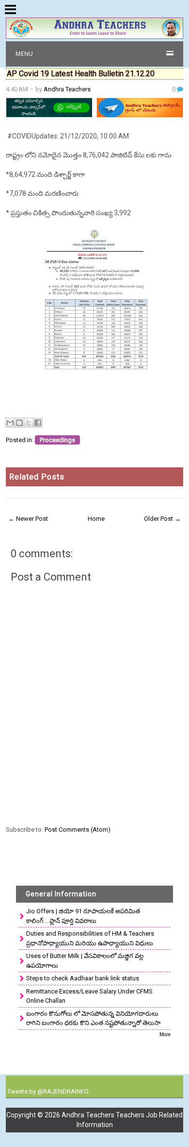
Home (96, 518)
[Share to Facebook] (38, 423)
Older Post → (162, 518)
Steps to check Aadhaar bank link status (82, 978)
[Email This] (10, 423)
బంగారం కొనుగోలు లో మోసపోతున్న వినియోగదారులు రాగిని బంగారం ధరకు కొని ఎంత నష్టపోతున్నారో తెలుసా (93, 1018)
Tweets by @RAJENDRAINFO (48, 1091)
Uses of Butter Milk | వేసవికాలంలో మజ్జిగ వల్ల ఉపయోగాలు (84, 960)
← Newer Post (28, 518)
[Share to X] (28, 423)
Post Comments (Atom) (77, 829)
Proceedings (57, 440)
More (165, 1034)
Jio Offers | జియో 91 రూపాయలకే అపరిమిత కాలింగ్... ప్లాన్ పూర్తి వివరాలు (83, 915)
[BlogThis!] (19, 423)
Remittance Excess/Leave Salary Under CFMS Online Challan (89, 996)
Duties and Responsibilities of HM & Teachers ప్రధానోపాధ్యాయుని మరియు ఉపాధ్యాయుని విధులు (90, 938)
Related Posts (36, 476)
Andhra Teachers (67, 89)
